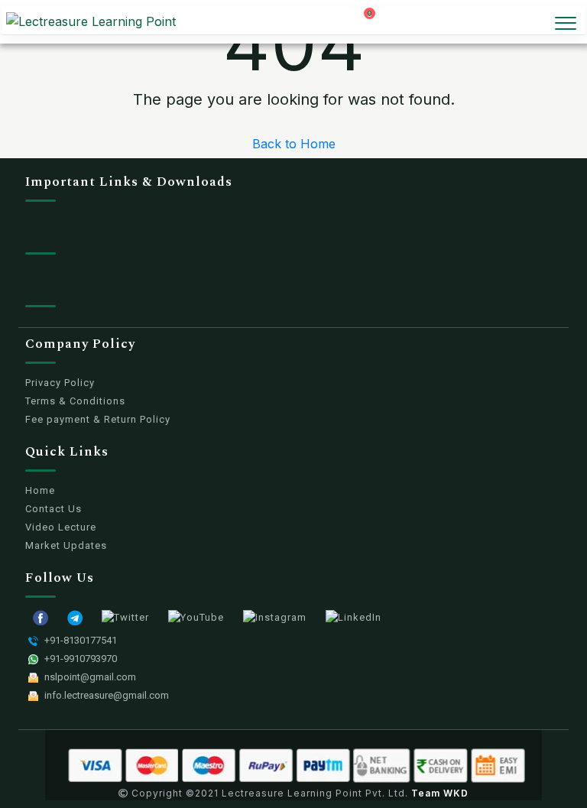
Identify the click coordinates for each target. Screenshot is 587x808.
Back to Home (294, 143)
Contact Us (53, 508)
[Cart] (377, 23)
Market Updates (66, 545)
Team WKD (440, 793)
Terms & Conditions (75, 401)
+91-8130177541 (80, 640)
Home (40, 490)
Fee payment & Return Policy (97, 419)
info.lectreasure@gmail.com (106, 695)
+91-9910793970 (80, 658)
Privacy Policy (60, 382)
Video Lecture (60, 527)
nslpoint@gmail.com (90, 677)
